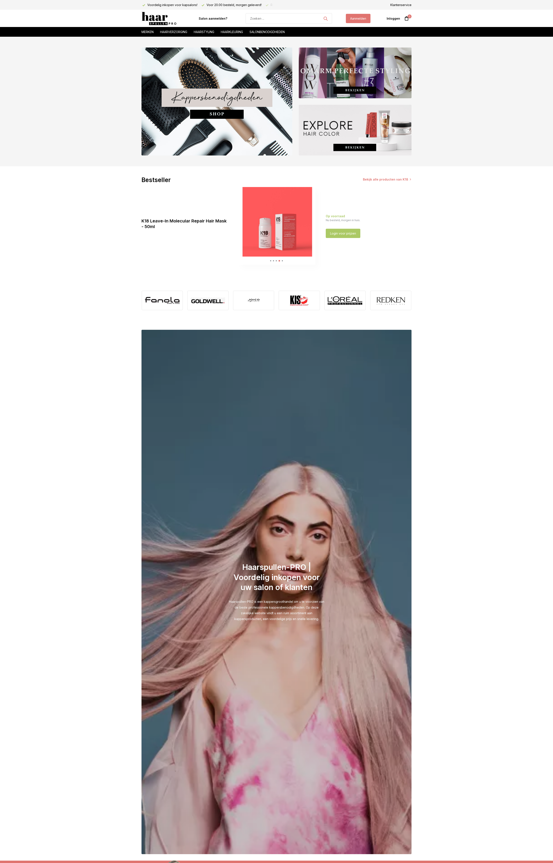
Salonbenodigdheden (267, 32)
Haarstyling (204, 32)
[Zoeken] (325, 18)
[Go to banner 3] (355, 130)
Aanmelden (358, 18)
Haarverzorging (173, 32)
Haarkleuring (232, 32)
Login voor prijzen (343, 233)
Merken (147, 32)
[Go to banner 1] (216, 101)
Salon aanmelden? (213, 18)
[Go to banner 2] (355, 73)
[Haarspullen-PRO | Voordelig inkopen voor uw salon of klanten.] (163, 18)
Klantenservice (401, 5)
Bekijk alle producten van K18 (385, 179)
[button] (270, 260)
